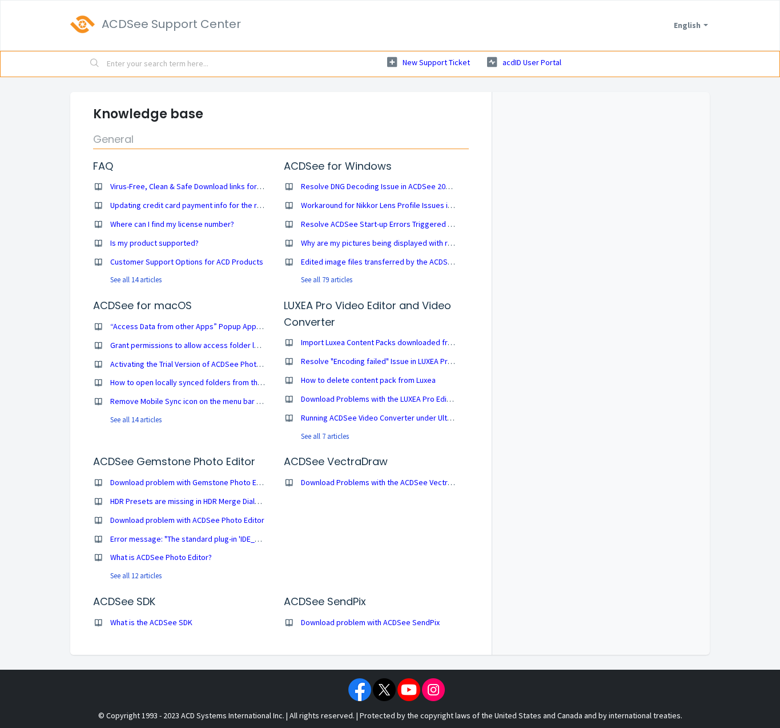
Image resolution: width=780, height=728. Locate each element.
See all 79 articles (326, 280)
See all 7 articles (325, 436)
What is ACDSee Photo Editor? (161, 557)
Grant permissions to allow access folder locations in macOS (213, 345)
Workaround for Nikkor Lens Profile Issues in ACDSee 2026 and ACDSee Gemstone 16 (445, 205)
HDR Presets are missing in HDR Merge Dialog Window (201, 501)
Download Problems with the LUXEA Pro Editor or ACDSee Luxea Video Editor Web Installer (453, 399)
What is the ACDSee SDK (151, 622)
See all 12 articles (136, 576)
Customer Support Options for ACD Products (186, 262)
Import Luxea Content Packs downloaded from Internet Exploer (408, 342)
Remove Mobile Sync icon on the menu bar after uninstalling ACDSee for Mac (239, 401)
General (113, 139)
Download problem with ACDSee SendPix (370, 622)
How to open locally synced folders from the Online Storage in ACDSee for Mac (244, 382)
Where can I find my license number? (172, 224)
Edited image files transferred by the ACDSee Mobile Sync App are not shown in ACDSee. (452, 262)
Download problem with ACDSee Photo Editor (187, 520)
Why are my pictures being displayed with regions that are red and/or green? (432, 243)
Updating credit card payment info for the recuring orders (209, 205)
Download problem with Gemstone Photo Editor (191, 482)
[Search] (95, 64)
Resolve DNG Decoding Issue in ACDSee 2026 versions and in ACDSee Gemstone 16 (442, 186)
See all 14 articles (136, 280)
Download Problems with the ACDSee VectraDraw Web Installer (408, 482)
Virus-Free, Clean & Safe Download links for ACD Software (207, 186)
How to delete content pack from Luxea (368, 380)
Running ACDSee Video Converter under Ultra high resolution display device (429, 418)
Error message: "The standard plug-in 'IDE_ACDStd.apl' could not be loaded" (238, 539)
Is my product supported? (154, 243)
